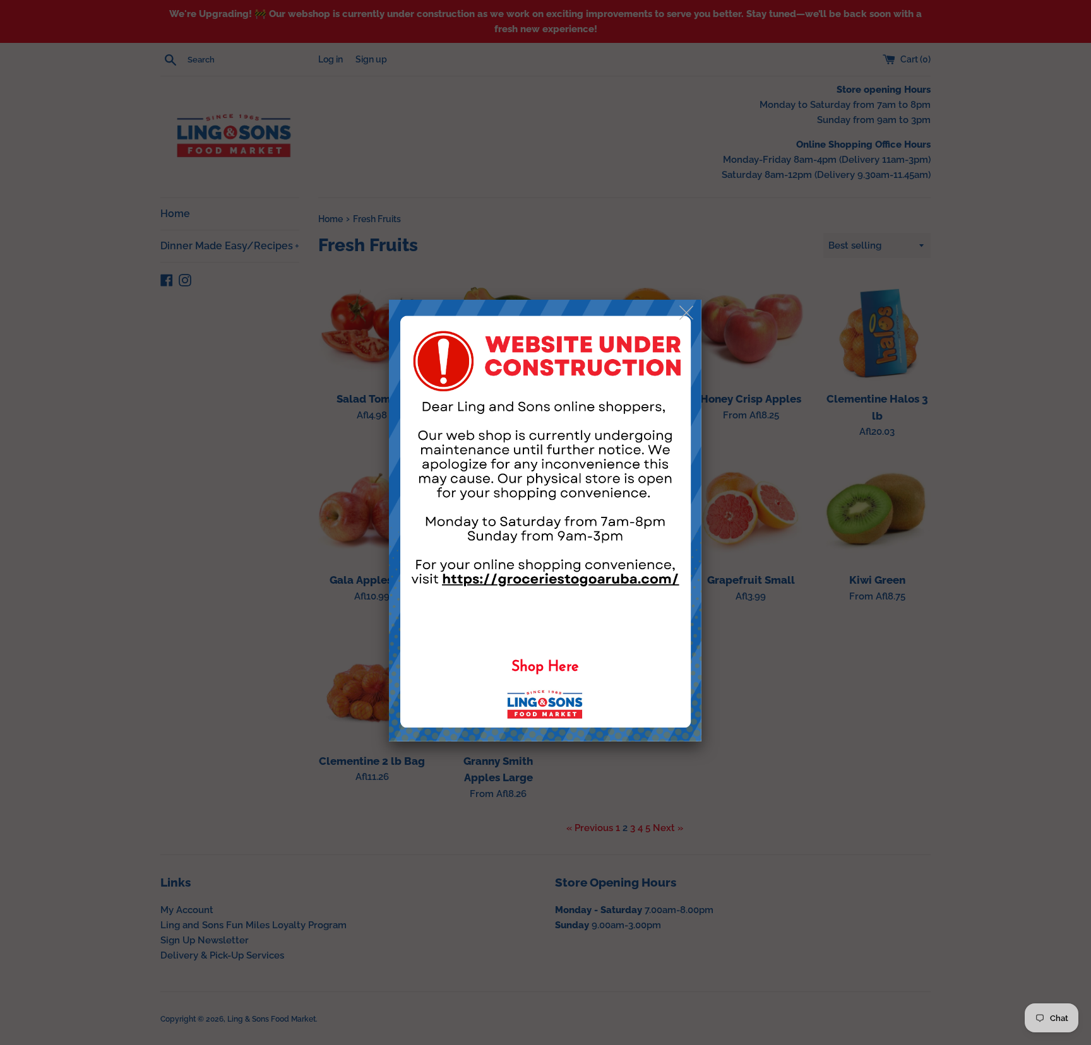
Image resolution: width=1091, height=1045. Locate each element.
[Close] (687, 313)
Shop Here (545, 667)
